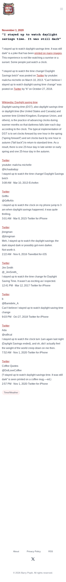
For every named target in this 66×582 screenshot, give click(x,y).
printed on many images (48, 53)
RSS (50, 551)
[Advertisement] (33, 430)
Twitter (40, 75)
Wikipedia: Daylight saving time (20, 102)
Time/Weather (11, 392)
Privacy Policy (34, 551)
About (16, 551)
